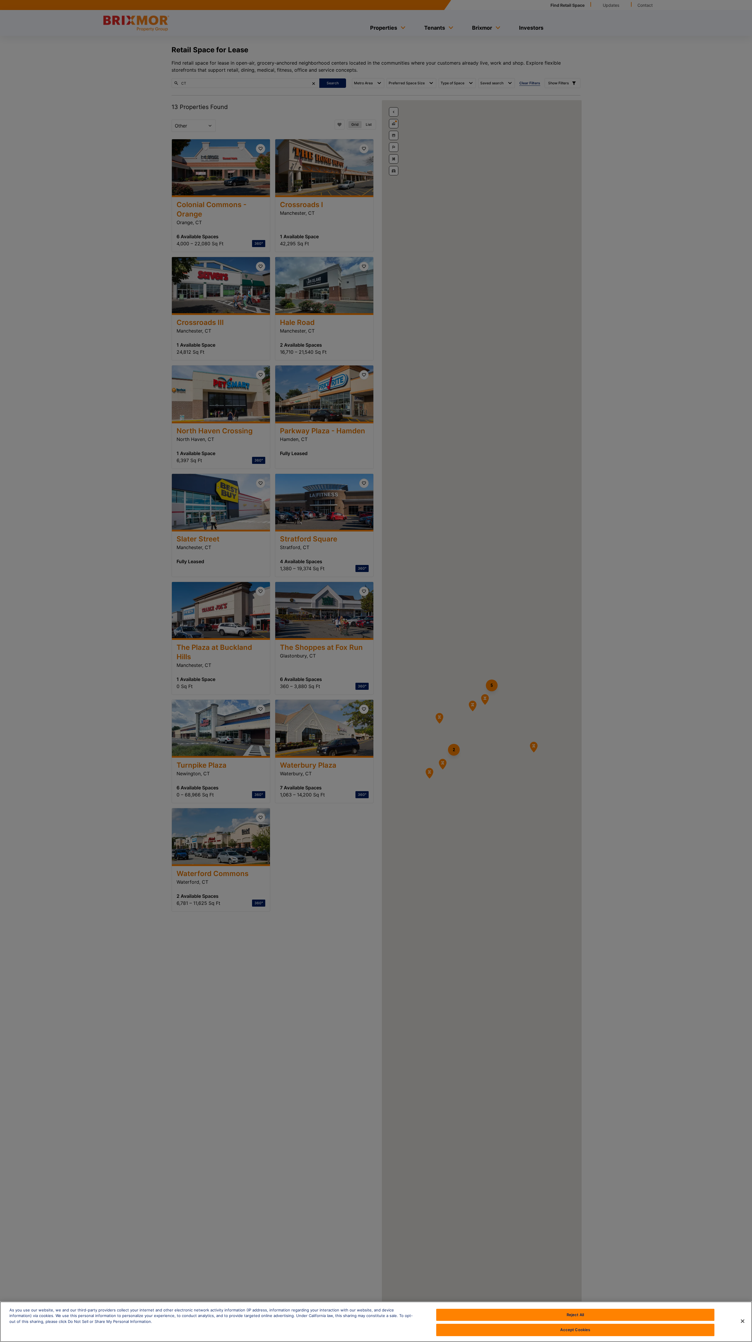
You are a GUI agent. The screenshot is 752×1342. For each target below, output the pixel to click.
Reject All (575, 1314)
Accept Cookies (575, 1329)
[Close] (742, 1321)
